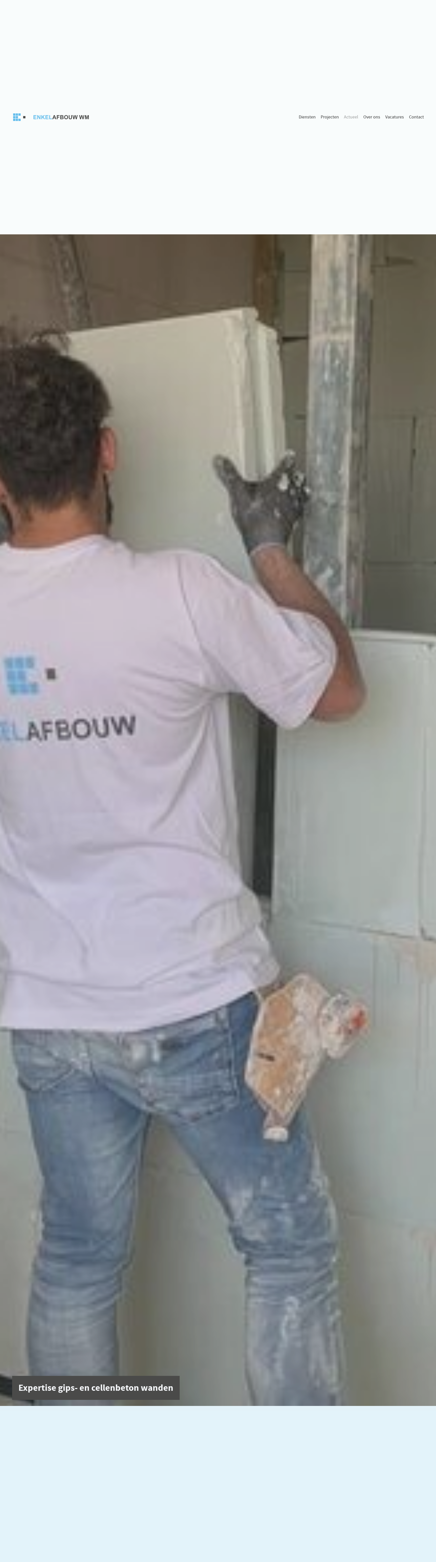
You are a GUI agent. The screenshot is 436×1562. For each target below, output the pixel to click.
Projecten (330, 117)
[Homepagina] (52, 117)
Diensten (307, 117)
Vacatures (394, 117)
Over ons (371, 117)
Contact (416, 117)
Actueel (351, 117)
